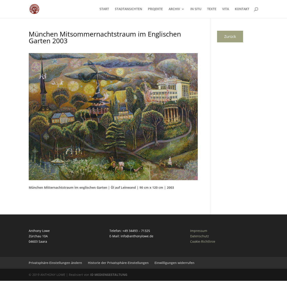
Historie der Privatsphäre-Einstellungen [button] (118, 263)
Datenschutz (199, 236)
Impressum (198, 231)
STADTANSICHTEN (128, 9)
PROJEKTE (155, 9)
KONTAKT (242, 9)
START (104, 9)
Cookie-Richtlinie (202, 241)
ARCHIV (174, 9)
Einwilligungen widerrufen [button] (174, 263)
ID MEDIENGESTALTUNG (108, 274)
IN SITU (195, 9)
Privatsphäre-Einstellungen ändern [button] (55, 263)
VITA (225, 9)
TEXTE (211, 9)
